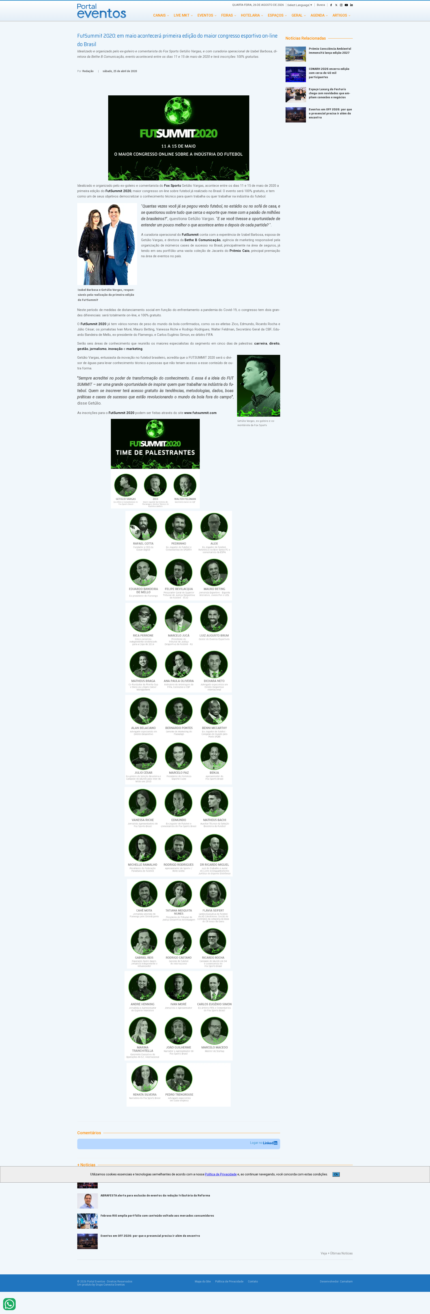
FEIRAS (227, 15)
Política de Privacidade (229, 1281)
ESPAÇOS (276, 15)
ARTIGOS (340, 15)
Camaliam (346, 1281)
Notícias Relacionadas (306, 38)
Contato (253, 1281)
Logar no (256, 1143)
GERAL (297, 15)
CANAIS (159, 15)
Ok (336, 1174)
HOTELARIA (250, 15)
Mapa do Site (203, 1281)
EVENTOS (205, 15)
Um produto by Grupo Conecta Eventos (101, 1284)
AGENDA (318, 15)
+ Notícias (86, 1165)
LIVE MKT (181, 15)
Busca (321, 4)
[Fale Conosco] (9, 1304)
